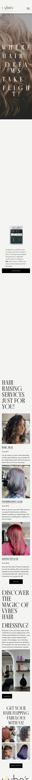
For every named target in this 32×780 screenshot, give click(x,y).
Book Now (16, 582)
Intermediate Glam (12, 501)
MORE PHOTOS (16, 766)
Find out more (16, 271)
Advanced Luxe (10, 558)
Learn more (7, 696)
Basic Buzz (7, 447)
